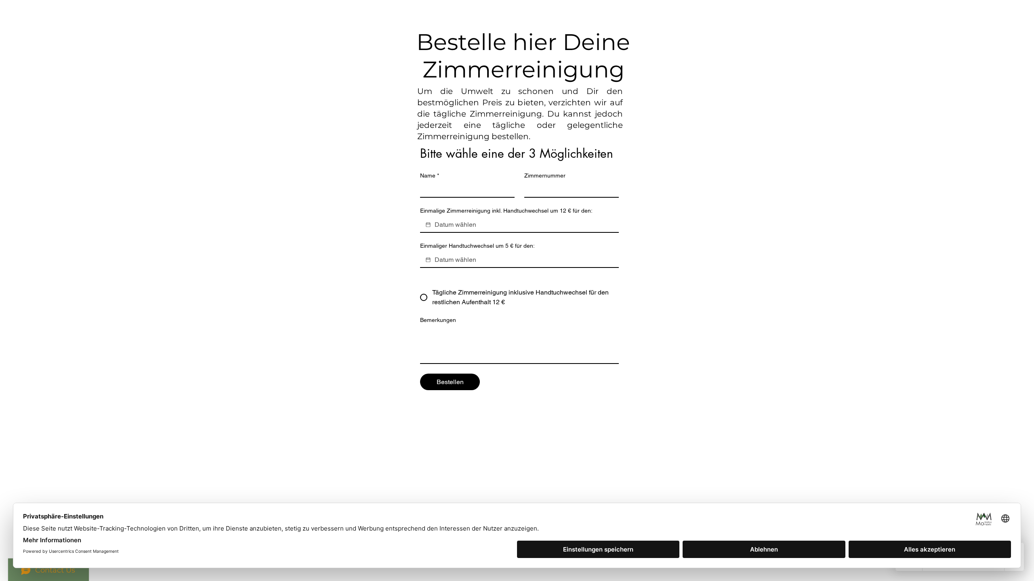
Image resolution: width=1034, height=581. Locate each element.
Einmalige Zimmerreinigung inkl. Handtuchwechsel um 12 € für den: (506, 210)
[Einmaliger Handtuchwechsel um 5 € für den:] (428, 260)
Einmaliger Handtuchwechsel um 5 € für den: (477, 245)
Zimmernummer (544, 175)
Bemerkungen (438, 320)
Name (429, 175)
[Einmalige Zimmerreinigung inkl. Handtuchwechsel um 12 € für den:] (428, 225)
